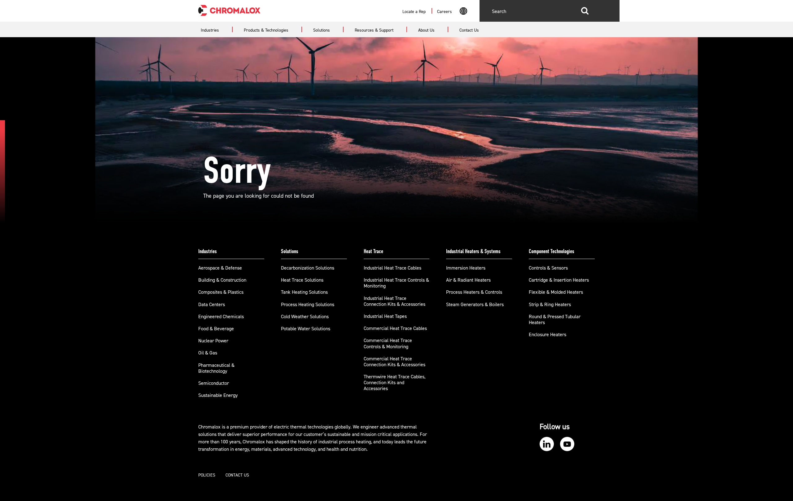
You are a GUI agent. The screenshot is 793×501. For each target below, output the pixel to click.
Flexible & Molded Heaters (556, 292)
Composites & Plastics (220, 292)
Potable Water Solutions (305, 329)
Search (585, 11)
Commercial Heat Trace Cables (395, 328)
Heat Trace (373, 251)
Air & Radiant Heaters (468, 280)
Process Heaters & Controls (474, 292)
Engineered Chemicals (221, 317)
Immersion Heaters (465, 268)
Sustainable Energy (218, 395)
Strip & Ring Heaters (550, 304)
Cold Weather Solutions (305, 317)
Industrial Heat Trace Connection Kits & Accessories (394, 301)
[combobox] (463, 11)
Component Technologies (551, 251)
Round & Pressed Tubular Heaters (555, 320)
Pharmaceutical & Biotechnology (216, 368)
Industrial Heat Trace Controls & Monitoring (396, 283)
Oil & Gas (207, 353)
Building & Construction (222, 280)
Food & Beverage (216, 329)
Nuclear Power (213, 341)
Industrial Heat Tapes (385, 316)
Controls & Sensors (548, 268)
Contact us (237, 475)
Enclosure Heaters (547, 335)
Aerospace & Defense (220, 268)
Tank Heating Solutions (304, 292)
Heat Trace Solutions (302, 280)
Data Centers (211, 304)
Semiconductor (213, 383)
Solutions (289, 251)
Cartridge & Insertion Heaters (559, 280)
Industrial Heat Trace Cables (392, 268)
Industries (207, 251)
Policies (206, 475)
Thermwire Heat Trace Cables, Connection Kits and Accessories (394, 383)
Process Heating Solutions (307, 304)
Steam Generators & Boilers (475, 304)
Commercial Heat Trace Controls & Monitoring (388, 343)
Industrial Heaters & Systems (473, 251)
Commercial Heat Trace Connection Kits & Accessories (394, 362)
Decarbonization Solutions (307, 268)
